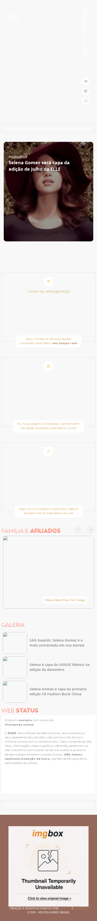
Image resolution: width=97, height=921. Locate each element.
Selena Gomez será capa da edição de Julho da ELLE (39, 166)
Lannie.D (80, 908)
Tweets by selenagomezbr (48, 291)
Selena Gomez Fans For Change (65, 600)
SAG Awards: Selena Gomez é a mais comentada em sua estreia (57, 643)
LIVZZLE (65, 908)
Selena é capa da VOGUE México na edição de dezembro (60, 667)
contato (25, 720)
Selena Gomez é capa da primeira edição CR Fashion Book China (58, 691)
